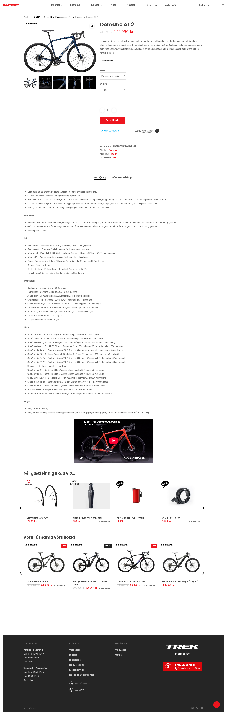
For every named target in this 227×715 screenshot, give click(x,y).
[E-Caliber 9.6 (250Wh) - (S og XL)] (181, 560)
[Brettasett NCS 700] (46, 496)
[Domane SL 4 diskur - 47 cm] (136, 560)
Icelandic (204, 5)
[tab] (100, 178)
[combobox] (113, 76)
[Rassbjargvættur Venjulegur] (91, 496)
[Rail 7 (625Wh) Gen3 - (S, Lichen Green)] (91, 560)
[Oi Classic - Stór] (181, 496)
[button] (92, 26)
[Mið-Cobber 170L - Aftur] (136, 496)
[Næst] (92, 82)
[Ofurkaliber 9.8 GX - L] (46, 560)
